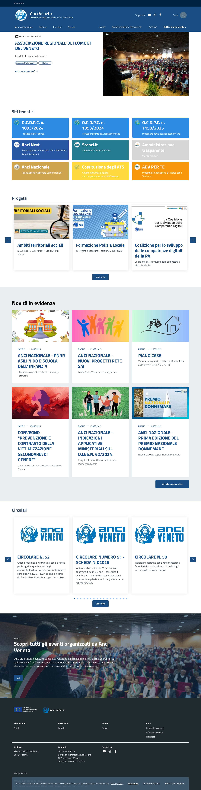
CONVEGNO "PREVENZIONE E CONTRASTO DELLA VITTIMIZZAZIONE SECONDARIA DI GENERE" (36, 446)
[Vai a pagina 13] (113, 598)
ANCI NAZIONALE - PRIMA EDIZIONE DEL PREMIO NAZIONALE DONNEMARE (158, 440)
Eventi (102, 27)
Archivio (153, 27)
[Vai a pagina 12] (110, 598)
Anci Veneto (19, 3)
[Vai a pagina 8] (97, 598)
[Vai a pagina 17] (126, 598)
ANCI (16, 728)
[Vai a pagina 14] (116, 598)
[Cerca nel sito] (183, 15)
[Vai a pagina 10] (103, 598)
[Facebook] (159, 15)
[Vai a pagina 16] (123, 598)
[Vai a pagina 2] (77, 598)
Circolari (57, 27)
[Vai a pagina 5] (87, 598)
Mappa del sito (20, 773)
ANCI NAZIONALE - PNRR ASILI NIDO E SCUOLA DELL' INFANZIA (41, 361)
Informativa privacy (155, 728)
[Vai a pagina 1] (74, 598)
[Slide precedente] (8, 240)
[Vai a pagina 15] (120, 598)
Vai (18, 678)
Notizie (43, 27)
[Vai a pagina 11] (107, 598)
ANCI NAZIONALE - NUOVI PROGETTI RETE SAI (100, 361)
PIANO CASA (149, 355)
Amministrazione (24, 27)
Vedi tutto (100, 277)
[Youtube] (148, 15)
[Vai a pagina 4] (84, 598)
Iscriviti (61, 728)
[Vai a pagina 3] (80, 598)
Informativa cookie (154, 732)
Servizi (71, 27)
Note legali (151, 736)
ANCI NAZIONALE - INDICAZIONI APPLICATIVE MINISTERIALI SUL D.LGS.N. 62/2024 (95, 443)
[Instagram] (153, 15)
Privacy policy (117, 783)
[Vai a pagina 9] (100, 598)
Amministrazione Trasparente (127, 27)
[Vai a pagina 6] (90, 598)
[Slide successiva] (193, 240)
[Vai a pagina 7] (93, 598)
